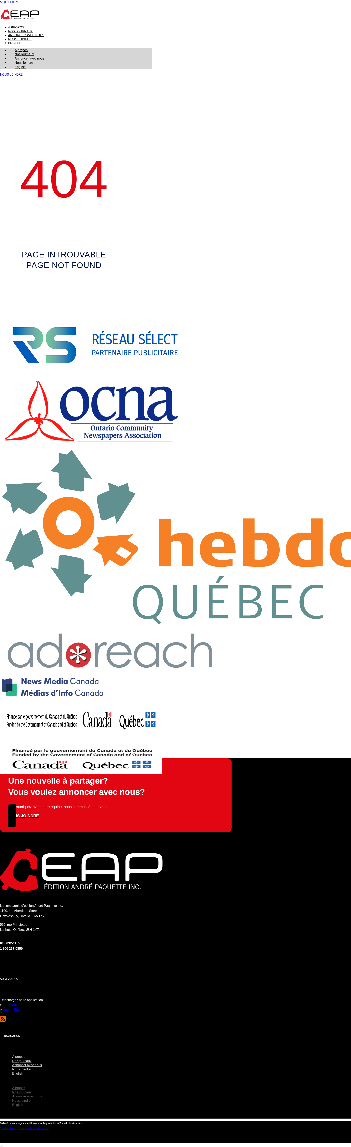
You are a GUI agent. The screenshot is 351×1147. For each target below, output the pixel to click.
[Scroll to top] (1, 1146)
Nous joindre (19, 39)
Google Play (12, 1009)
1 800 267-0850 (11, 948)
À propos (16, 27)
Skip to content (9, 1)
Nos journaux (20, 31)
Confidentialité (8, 1128)
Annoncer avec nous (26, 35)
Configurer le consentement (33, 1128)
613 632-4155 (10, 943)
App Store (9, 1005)
